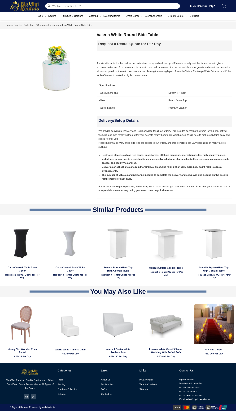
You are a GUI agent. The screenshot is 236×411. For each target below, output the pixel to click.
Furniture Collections (72, 15)
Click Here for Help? (202, 6)
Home (9, 25)
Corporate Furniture (47, 25)
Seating (52, 15)
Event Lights (132, 15)
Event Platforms (111, 15)
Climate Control (176, 15)
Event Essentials (153, 15)
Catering (93, 15)
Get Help (194, 15)
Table (40, 15)
